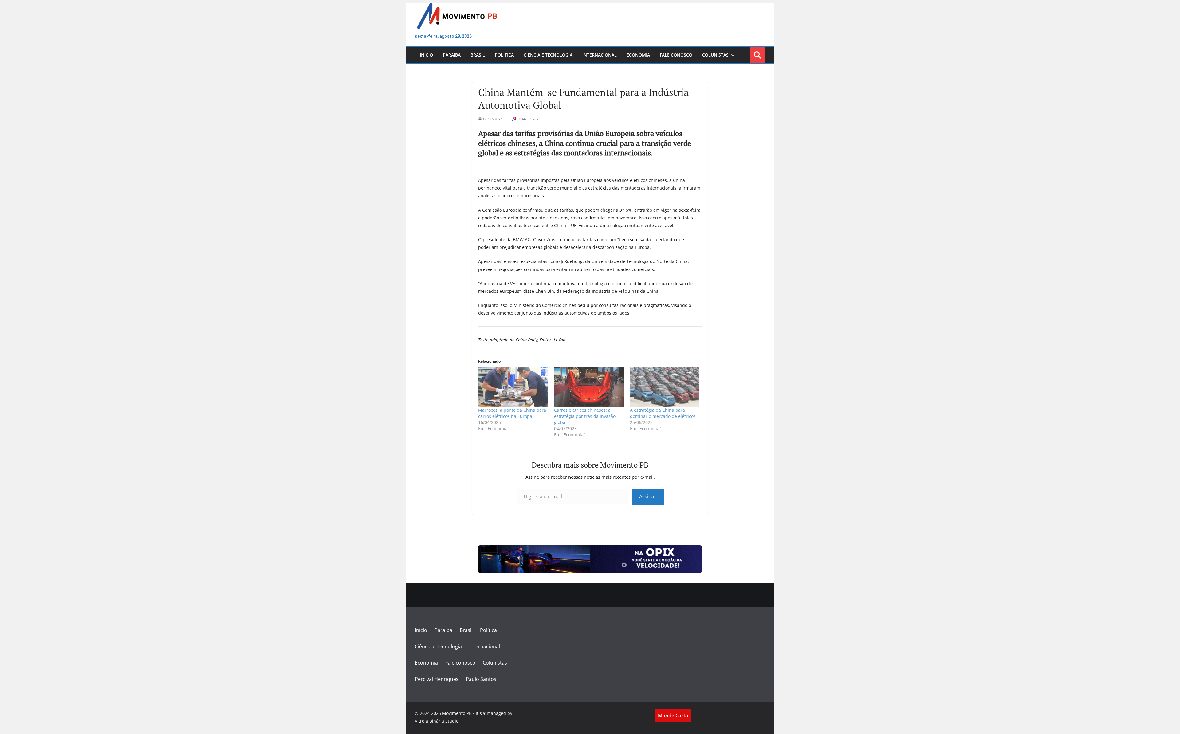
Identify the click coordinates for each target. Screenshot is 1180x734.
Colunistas (715, 55)
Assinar (647, 496)
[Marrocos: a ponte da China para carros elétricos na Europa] (513, 387)
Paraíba (452, 55)
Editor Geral (529, 119)
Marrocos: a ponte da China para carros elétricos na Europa (512, 413)
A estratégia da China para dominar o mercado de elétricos (663, 413)
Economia (638, 55)
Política (504, 55)
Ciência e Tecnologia (548, 55)
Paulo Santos (481, 679)
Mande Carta (673, 715)
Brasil (477, 55)
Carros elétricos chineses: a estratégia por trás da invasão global (585, 416)
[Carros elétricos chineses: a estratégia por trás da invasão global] (589, 387)
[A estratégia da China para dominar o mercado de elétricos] (665, 387)
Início (426, 55)
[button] (732, 55)
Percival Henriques (436, 679)
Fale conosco (676, 55)
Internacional (599, 55)
